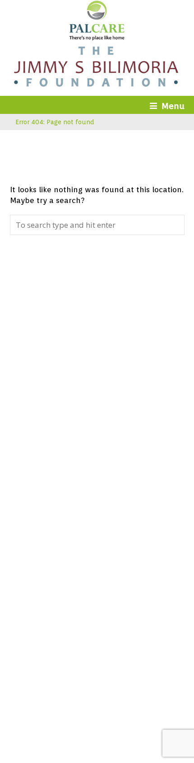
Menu (173, 106)
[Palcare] (97, 37)
